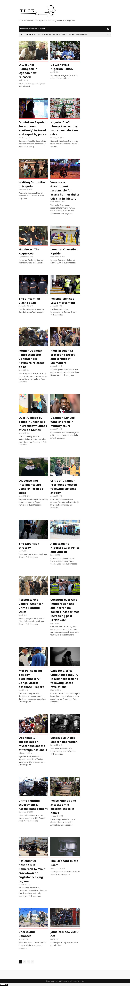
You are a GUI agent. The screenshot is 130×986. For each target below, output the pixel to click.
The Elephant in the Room (64, 863)
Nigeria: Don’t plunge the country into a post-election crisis (64, 128)
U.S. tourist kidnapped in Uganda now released (28, 71)
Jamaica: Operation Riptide (64, 251)
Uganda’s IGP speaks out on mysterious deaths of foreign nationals (33, 744)
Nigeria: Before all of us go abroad (70, 35)
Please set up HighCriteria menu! (32, 29)
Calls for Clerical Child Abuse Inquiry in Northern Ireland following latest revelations (64, 679)
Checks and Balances (27, 934)
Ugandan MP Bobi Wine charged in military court (63, 422)
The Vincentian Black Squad (29, 300)
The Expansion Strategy (29, 545)
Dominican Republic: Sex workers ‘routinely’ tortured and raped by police (33, 128)
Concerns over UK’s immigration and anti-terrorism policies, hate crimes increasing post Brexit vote (64, 610)
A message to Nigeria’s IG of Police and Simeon (64, 547)
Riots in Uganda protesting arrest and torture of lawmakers (62, 357)
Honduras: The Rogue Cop (29, 251)
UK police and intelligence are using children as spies (31, 487)
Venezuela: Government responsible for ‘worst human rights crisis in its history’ (64, 190)
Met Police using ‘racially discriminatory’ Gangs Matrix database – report (31, 679)
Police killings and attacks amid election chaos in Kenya (63, 807)
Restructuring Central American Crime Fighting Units (31, 606)
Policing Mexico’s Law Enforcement (62, 300)
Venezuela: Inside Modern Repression (64, 740)
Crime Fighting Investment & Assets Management (33, 804)
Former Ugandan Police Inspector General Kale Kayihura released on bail (32, 359)
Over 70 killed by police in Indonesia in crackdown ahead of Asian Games (33, 424)
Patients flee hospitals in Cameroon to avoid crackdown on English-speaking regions (32, 871)
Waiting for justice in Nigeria (32, 184)
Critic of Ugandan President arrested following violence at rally (63, 487)
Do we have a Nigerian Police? (61, 67)
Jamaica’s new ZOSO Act (64, 934)
